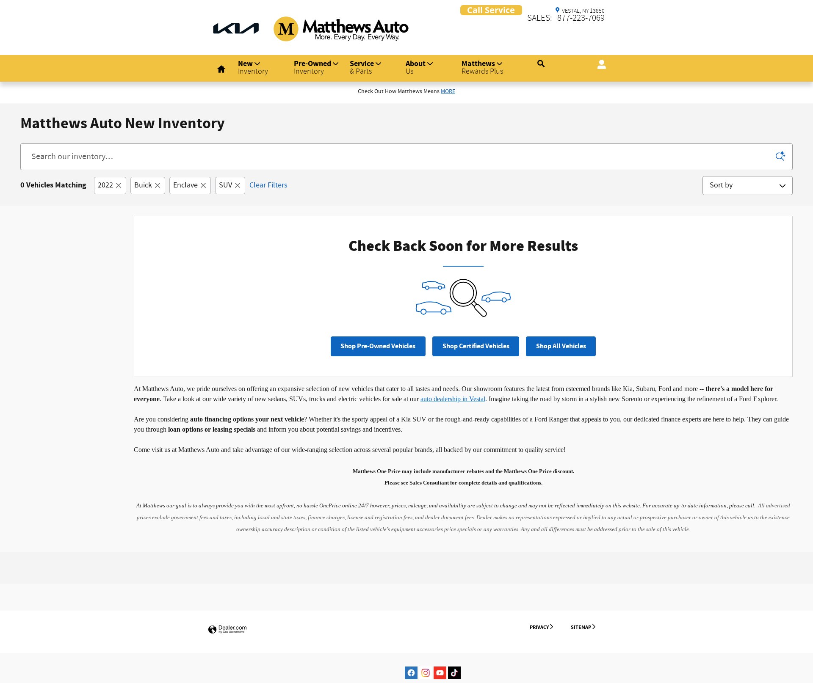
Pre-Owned (312, 67)
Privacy (539, 627)
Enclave (185, 185)
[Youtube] (440, 672)
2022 (105, 185)
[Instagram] (425, 672)
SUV (225, 185)
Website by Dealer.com (227, 629)
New (253, 67)
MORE (448, 91)
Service (362, 67)
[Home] (235, 23)
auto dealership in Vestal (452, 398)
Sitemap (581, 627)
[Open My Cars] (599, 65)
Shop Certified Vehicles (475, 346)
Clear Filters (268, 185)
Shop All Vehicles (561, 346)
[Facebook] (411, 672)
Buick (143, 185)
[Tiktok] (454, 672)
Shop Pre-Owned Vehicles (377, 346)
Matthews (482, 67)
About (416, 67)
